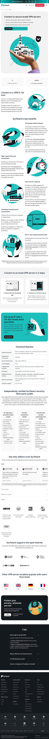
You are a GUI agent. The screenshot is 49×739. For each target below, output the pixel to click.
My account (31, 5)
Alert (33, 253)
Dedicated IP (15, 691)
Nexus (21, 378)
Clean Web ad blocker (39, 139)
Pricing (2, 693)
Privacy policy (37, 737)
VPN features (15, 684)
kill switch (24, 374)
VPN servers (15, 689)
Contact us (27, 696)
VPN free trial (15, 698)
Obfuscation (18, 374)
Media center (27, 684)
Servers (6, 9)
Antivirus (27, 253)
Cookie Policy (37, 735)
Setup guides (39, 701)
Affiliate (26, 701)
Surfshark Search (4, 691)
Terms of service (45, 737)
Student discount (28, 706)
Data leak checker (40, 693)
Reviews (14, 693)
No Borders (30, 374)
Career (26, 689)
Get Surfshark (7, 615)
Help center (39, 699)
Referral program (28, 710)
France (43, 588)
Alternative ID (3, 684)
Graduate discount (28, 708)
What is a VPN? (16, 682)
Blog (26, 691)
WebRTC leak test (40, 691)
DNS (38, 682)
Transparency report (29, 693)
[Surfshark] (5, 5)
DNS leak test (39, 689)
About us (26, 682)
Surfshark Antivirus (4, 689)
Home (2, 9)
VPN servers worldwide (36, 83)
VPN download (16, 696)
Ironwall (2, 701)
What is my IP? (39, 684)
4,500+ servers (37, 185)
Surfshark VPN (3, 682)
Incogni (34, 255)
